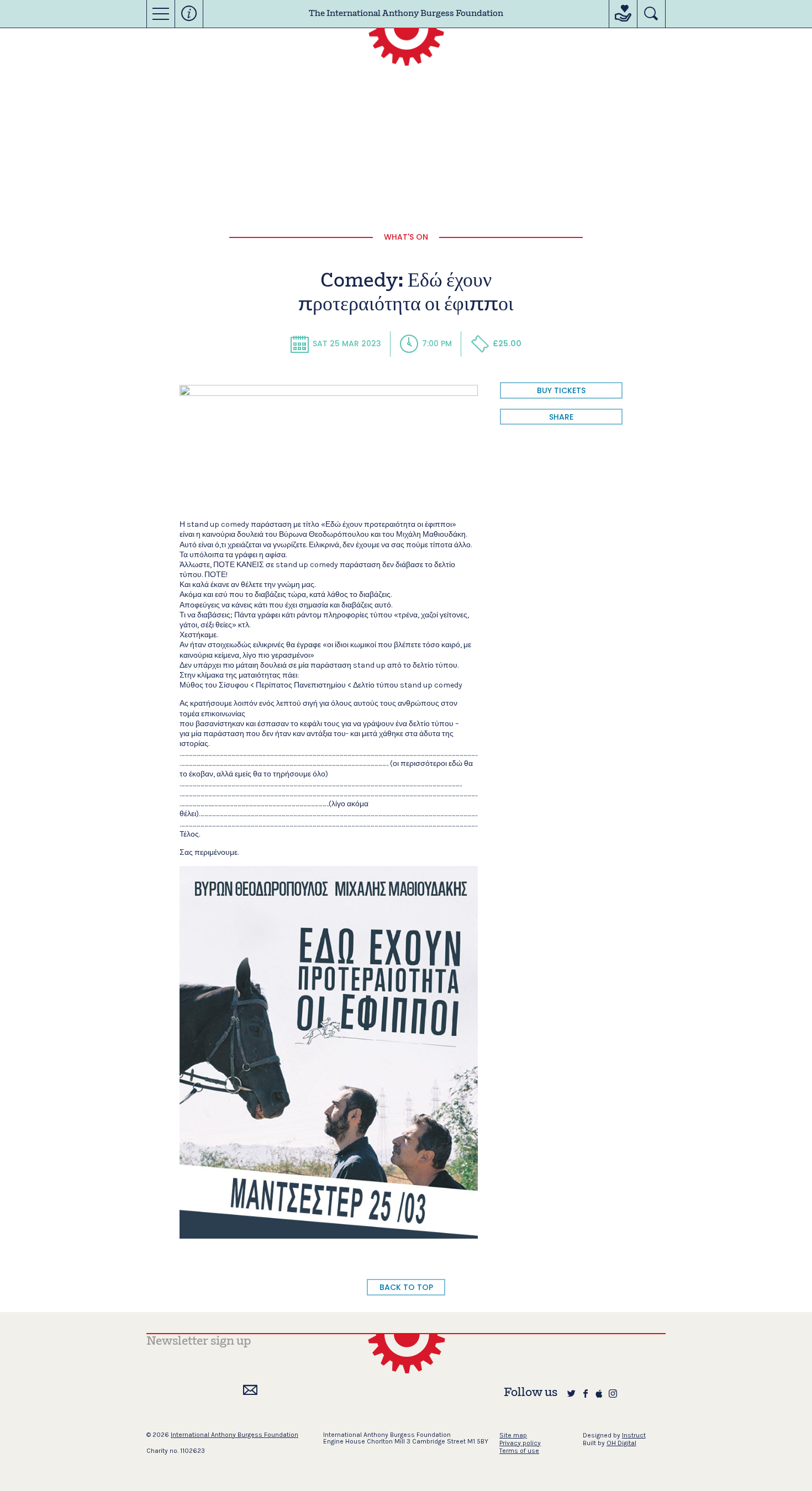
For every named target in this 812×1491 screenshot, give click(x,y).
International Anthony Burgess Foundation (234, 1435)
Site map (513, 1435)
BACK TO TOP (406, 1287)
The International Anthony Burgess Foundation (406, 13)
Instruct (634, 1435)
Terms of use (519, 1451)
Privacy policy (520, 1443)
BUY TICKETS (561, 390)
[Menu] (161, 14)
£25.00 (507, 343)
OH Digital (621, 1443)
